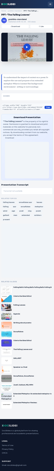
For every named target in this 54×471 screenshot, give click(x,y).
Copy (48, 107)
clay (29, 211)
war (14, 207)
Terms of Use (7, 445)
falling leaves (8, 202)
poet (21, 211)
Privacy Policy (8, 449)
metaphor (39, 207)
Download (9, 138)
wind (5, 211)
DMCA (4, 453)
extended (26, 215)
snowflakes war (25, 202)
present (6, 219)
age (13, 211)
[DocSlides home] (8, 4)
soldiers (37, 215)
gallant (6, 215)
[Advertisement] (27, 160)
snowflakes (25, 207)
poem (38, 211)
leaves (39, 202)
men (15, 215)
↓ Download (15, 26)
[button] (27, 47)
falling (6, 207)
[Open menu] (50, 4)
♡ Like (41, 26)
